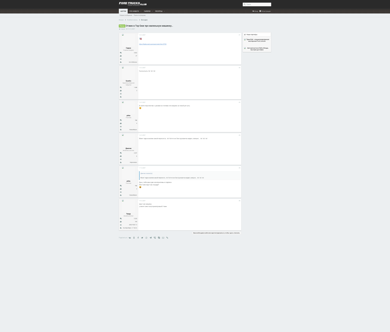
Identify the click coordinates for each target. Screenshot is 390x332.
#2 (239, 67)
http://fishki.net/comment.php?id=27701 (153, 44)
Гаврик (123, 29)
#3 (239, 102)
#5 (239, 168)
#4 (239, 135)
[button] (140, 11)
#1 (239, 35)
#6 (239, 200)
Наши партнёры (252, 34)
